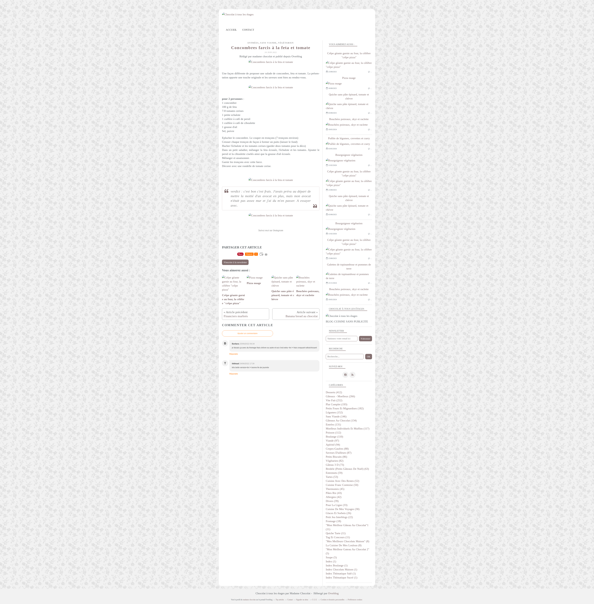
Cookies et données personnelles (332, 600)
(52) (342, 480)
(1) (331, 561)
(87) (338, 452)
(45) (335, 488)
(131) (333, 424)
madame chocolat (249, 600)
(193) (336, 404)
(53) (332, 476)
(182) (345, 408)
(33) (336, 505)
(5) (331, 557)
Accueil (231, 29)
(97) (332, 440)
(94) (333, 444)
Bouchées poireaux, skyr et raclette (349, 119)
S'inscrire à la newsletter (235, 262)
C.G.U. (314, 600)
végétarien (286, 43)
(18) (333, 521)
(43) (334, 493)
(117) (347, 428)
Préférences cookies (355, 600)
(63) (347, 468)
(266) (340, 396)
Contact (248, 29)
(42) (333, 497)
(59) (334, 472)
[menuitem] (231, 29)
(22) (339, 517)
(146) (336, 416)
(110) (334, 436)
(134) (341, 420)
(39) (332, 501)
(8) (347, 541)
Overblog (333, 593)
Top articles (280, 600)
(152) (334, 412)
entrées (253, 43)
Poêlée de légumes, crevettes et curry (349, 138)
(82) (334, 460)
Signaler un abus (302, 600)
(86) (336, 456)
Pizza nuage (349, 77)
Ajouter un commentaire (247, 333)
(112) (333, 432)
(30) (342, 509)
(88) (337, 448)
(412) (334, 392)
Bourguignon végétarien (348, 154)
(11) (336, 533)
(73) (335, 464)
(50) (342, 484)
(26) (338, 513)
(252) (334, 400)
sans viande (268, 43)
